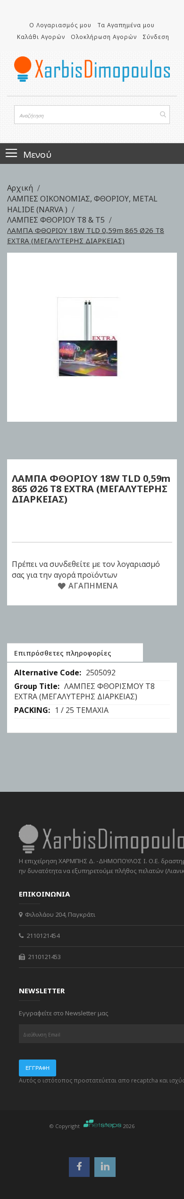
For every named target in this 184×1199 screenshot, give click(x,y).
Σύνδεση (155, 37)
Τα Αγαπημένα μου (126, 25)
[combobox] (92, 114)
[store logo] (92, 69)
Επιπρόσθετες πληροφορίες (62, 653)
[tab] (75, 652)
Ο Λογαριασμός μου (60, 25)
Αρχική (21, 188)
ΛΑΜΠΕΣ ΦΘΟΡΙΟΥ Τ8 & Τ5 (57, 220)
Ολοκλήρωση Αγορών (104, 37)
